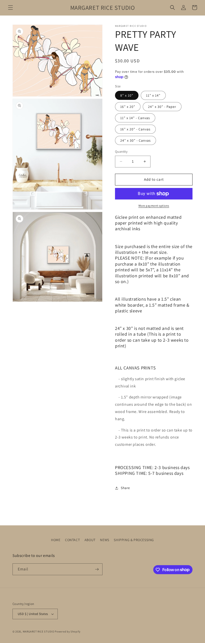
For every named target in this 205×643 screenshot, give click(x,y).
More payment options (153, 205)
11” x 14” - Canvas (135, 118)
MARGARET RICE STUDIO (38, 631)
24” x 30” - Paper (162, 106)
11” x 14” (153, 95)
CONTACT (72, 540)
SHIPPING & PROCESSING (134, 540)
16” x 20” (127, 106)
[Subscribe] (96, 569)
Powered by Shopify (67, 631)
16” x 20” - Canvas (135, 129)
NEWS (104, 540)
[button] (10, 7)
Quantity (121, 151)
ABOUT (90, 540)
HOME (55, 540)
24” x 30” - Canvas (135, 140)
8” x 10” (126, 95)
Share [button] (125, 488)
